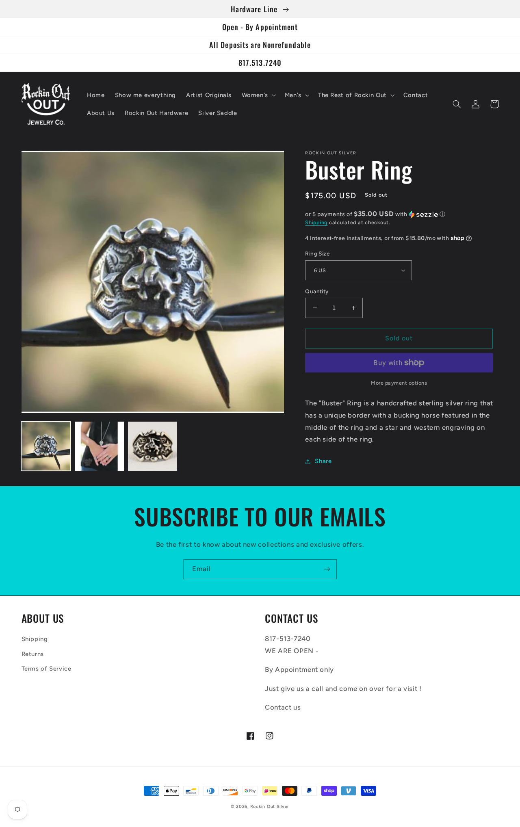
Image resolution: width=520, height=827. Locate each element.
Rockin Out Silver (270, 806)
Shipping (316, 222)
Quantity (316, 291)
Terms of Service (47, 668)
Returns (33, 654)
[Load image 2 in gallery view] (99, 446)
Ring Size (317, 253)
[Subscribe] (327, 569)
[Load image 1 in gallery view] (46, 446)
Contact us (283, 707)
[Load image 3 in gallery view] (152, 446)
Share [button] (323, 461)
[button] (258, 95)
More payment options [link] (399, 383)
